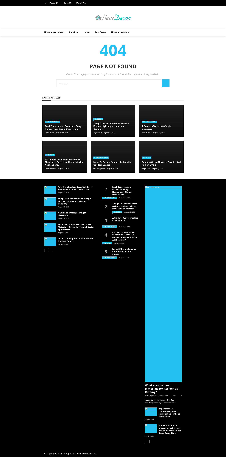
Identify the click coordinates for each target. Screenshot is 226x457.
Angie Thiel (97, 133)
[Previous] (46, 250)
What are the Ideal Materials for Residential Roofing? (162, 388)
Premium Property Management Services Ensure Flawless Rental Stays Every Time (170, 429)
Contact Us (68, 3)
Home (87, 32)
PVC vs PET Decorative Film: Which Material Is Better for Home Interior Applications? (76, 227)
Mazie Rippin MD (99, 169)
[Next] (51, 250)
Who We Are (81, 3)
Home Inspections (120, 32)
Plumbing (73, 32)
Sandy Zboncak (50, 169)
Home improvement (54, 32)
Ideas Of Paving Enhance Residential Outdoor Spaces (75, 239)
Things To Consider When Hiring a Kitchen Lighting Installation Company (74, 201)
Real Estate (100, 32)
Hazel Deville (50, 133)
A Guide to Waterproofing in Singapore (72, 214)
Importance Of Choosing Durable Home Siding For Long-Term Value (170, 412)
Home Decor (98, 119)
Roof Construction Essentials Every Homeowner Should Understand (75, 188)
